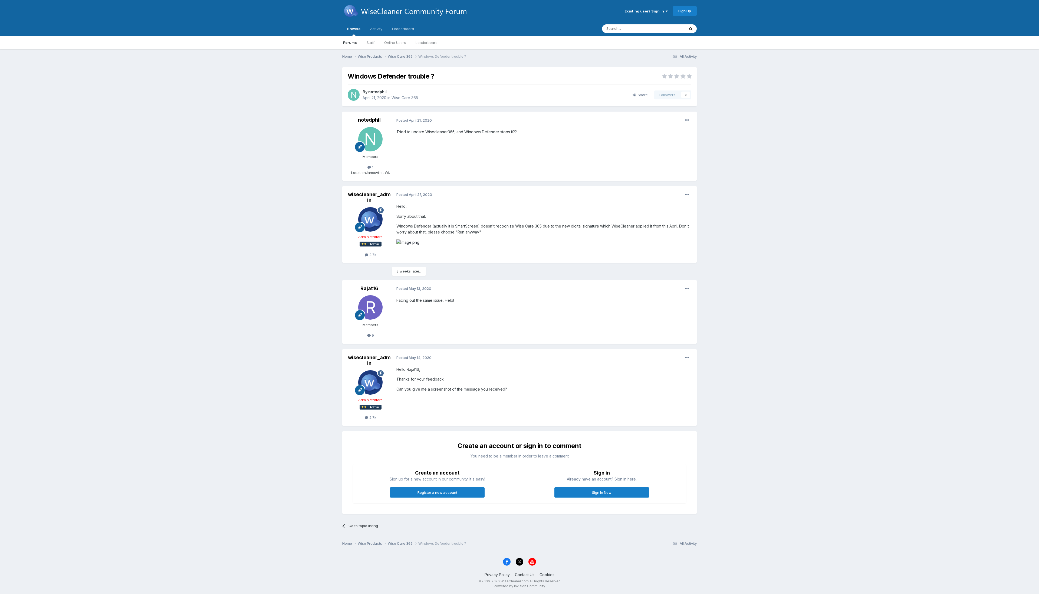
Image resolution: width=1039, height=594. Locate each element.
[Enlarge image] (407, 242)
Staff (370, 42)
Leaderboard (427, 42)
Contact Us (524, 574)
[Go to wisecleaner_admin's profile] (370, 219)
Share (642, 95)
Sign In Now (601, 492)
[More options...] (687, 120)
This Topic (669, 29)
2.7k (372, 254)
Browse (353, 29)
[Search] (691, 28)
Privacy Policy (497, 574)
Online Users (395, 42)
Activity (376, 29)
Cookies (547, 574)
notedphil (377, 91)
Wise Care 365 (405, 97)
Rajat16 (369, 288)
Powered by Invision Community (519, 586)
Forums (350, 42)
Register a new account (437, 492)
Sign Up (684, 11)
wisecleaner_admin (369, 197)
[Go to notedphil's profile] (354, 95)
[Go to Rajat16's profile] (370, 307)
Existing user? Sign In (645, 11)
